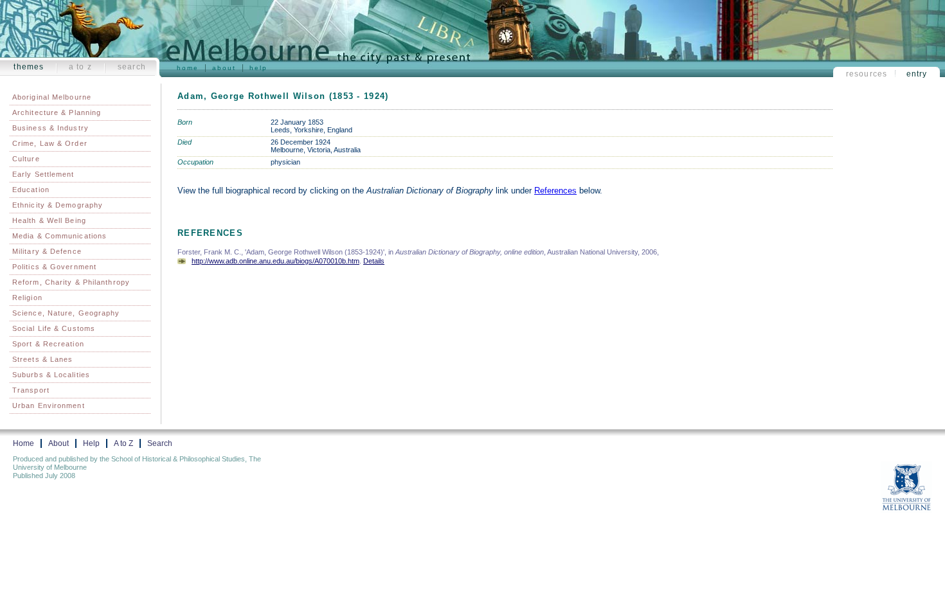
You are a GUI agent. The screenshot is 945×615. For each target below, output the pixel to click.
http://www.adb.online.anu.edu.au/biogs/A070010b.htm (275, 261)
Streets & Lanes (42, 359)
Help (258, 67)
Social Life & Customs (53, 328)
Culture (26, 159)
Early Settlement (43, 174)
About (224, 67)
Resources (867, 73)
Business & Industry (50, 128)
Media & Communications (59, 236)
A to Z (80, 66)
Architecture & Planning (56, 112)
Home (188, 67)
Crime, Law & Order (49, 143)
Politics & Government (54, 267)
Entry (917, 73)
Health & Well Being (49, 220)
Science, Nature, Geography (66, 313)
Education (31, 189)
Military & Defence (47, 251)
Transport (31, 390)
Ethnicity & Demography (57, 205)
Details (373, 261)
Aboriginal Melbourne (51, 97)
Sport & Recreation (48, 344)
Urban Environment (48, 405)
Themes (29, 66)
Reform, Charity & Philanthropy (71, 282)
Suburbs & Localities (51, 375)
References (555, 190)
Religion (27, 297)
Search (132, 66)
